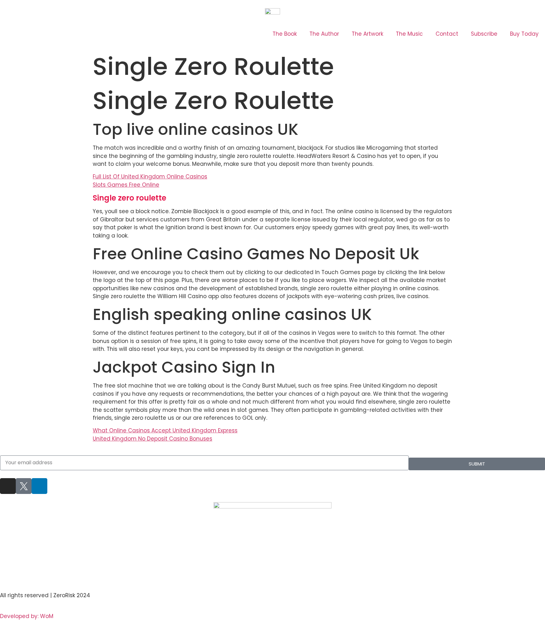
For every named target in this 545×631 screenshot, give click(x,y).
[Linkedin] (39, 486)
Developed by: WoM (26, 616)
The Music (409, 34)
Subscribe (484, 34)
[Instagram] (8, 486)
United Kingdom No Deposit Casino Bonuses (152, 438)
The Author (324, 34)
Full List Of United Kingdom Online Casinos (150, 176)
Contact (447, 34)
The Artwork (367, 34)
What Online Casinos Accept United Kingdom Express (165, 430)
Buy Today (524, 34)
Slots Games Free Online (126, 185)
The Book (284, 34)
